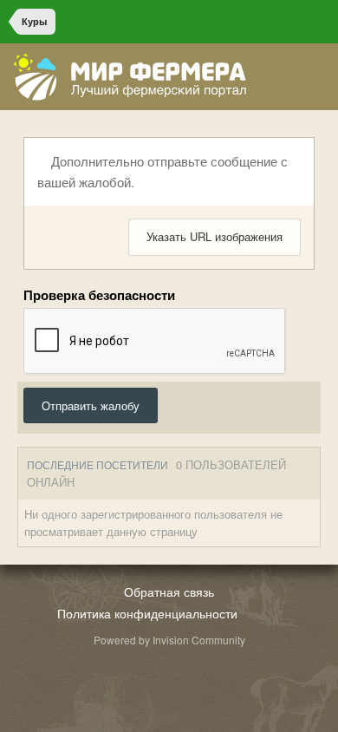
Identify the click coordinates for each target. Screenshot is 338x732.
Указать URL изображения (214, 236)
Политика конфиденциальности (147, 613)
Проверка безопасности (99, 294)
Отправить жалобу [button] (91, 405)
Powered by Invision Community (169, 639)
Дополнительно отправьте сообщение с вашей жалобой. (162, 171)
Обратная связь (169, 591)
